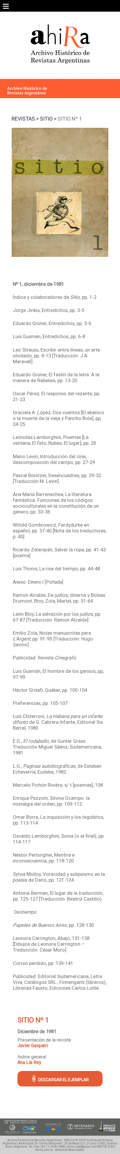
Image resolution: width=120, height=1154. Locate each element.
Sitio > (48, 119)
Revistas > (25, 119)
